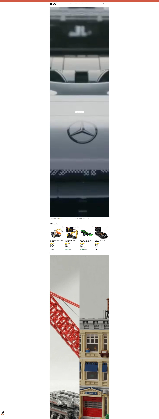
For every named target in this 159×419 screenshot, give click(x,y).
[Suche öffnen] (67, 4)
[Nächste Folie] (108, 234)
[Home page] (53, 3)
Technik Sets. (54, 257)
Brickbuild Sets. (84, 257)
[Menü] (4, 410)
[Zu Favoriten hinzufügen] (63, 227)
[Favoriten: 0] (106, 4)
